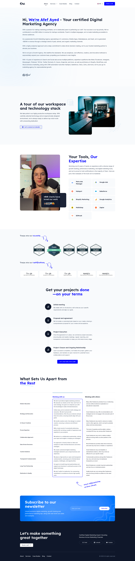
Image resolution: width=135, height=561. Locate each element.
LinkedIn (98, 542)
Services (28, 556)
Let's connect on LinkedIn (32, 127)
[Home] (23, 3)
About (46, 4)
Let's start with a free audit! (67, 361)
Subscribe (104, 508)
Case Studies (63, 4)
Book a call (109, 3)
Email (85, 542)
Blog (70, 4)
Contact (77, 4)
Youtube (110, 542)
